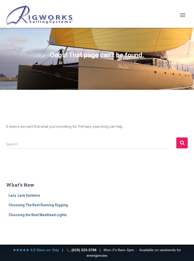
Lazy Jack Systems (24, 195)
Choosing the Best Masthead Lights (38, 215)
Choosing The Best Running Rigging (38, 205)
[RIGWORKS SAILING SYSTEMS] (41, 15)
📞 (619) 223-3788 (81, 250)
